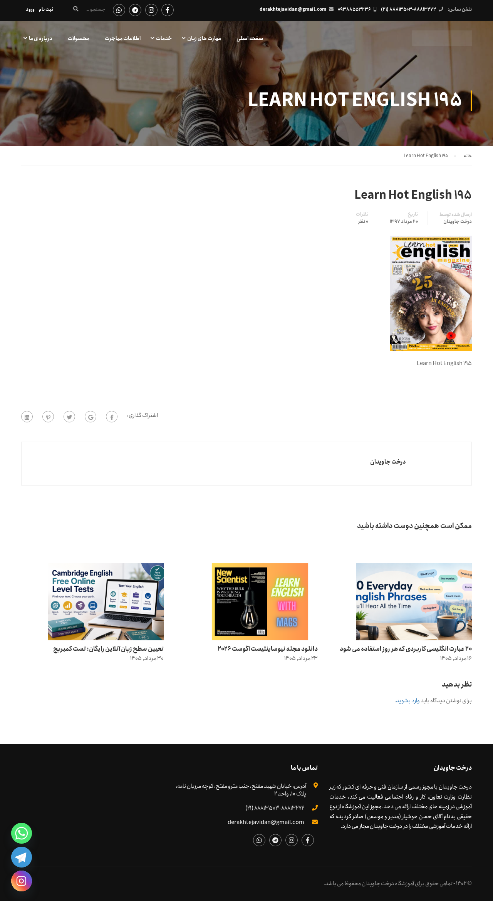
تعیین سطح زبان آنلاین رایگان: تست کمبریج (108, 649)
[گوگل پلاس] (90, 416)
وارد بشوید (408, 700)
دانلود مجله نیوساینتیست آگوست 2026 (268, 649)
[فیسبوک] (111, 416)
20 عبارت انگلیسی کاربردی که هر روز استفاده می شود (406, 649)
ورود (30, 9)
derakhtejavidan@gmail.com (293, 9)
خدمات (164, 38)
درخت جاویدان (457, 221)
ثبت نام (46, 9)
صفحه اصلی (249, 38)
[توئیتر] (69, 416)
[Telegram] (21, 857)
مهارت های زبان (204, 38)
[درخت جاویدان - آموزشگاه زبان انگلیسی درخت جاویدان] (442, 42)
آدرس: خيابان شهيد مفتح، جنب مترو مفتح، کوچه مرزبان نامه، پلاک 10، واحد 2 (241, 790)
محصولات (78, 38)
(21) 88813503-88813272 (408, 9)
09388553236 (354, 9)
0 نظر (363, 221)
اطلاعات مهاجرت (123, 38)
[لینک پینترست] (48, 416)
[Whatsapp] (21, 833)
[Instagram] (21, 881)
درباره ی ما (40, 38)
